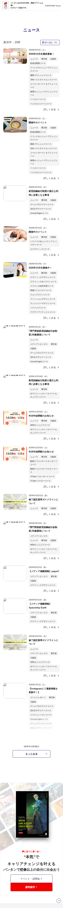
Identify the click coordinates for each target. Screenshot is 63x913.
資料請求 (30, 887)
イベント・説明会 (30, 878)
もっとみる (31, 753)
